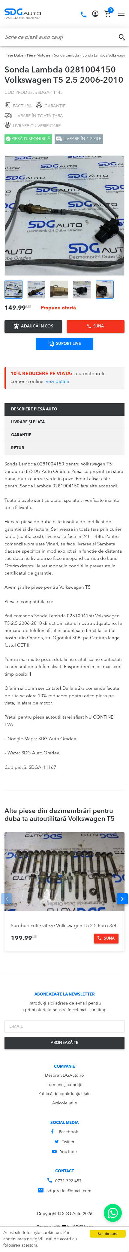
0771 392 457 (68, 1181)
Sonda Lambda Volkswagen (105, 55)
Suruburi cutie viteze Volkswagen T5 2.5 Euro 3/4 (63, 926)
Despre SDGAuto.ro (64, 1075)
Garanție (21, 435)
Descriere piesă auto (34, 409)
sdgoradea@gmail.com (69, 1191)
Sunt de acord (108, 1233)
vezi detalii (57, 381)
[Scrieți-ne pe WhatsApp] (113, 1213)
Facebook (68, 1132)
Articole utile (64, 1103)
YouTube (68, 1152)
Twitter (68, 1142)
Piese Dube (13, 55)
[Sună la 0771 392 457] (83, 14)
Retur (17, 448)
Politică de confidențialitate (64, 1094)
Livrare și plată (28, 422)
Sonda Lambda (66, 55)
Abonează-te (65, 1043)
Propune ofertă (58, 308)
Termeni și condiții (64, 1085)
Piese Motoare (38, 55)
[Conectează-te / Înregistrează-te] (95, 14)
